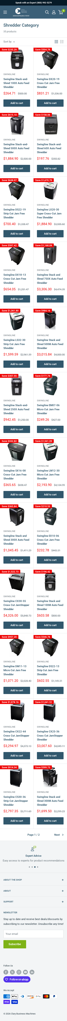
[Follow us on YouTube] (25, 972)
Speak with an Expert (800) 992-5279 (33, 2)
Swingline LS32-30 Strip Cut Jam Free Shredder (14, 344)
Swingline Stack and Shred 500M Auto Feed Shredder (50, 344)
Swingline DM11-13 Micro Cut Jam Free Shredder (14, 670)
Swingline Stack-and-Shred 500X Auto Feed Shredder (16, 148)
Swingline (9, 74)
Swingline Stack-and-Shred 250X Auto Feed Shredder (16, 409)
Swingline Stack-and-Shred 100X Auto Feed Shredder (16, 83)
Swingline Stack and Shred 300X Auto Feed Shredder (16, 540)
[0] (61, 12)
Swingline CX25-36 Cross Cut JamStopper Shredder (50, 735)
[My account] (53, 12)
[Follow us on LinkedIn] (32, 972)
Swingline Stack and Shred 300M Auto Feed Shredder (50, 801)
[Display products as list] (62, 41)
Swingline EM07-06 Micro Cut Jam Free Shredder (48, 409)
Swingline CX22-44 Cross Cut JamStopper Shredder (16, 735)
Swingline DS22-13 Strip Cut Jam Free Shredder (48, 670)
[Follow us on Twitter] (12, 972)
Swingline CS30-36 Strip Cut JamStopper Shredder (15, 801)
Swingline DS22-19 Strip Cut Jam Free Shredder (14, 213)
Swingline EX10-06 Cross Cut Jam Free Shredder (48, 540)
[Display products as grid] (56, 41)
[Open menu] (5, 12)
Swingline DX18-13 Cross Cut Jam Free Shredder (14, 278)
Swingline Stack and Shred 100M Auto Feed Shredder (50, 605)
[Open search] (47, 12)
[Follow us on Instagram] (18, 972)
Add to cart (16, 103)
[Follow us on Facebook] (5, 972)
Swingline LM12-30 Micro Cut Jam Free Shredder (48, 474)
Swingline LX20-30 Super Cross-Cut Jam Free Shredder (49, 213)
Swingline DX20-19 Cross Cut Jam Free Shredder (48, 83)
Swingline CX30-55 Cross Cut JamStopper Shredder (16, 605)
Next (57, 834)
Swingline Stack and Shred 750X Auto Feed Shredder (50, 278)
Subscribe (15, 944)
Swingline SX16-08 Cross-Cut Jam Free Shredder (14, 474)
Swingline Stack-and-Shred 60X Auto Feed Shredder (49, 148)
